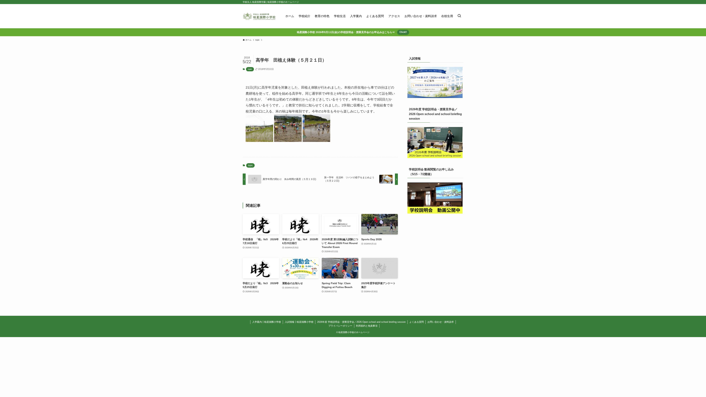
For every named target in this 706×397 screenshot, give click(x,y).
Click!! (403, 32)
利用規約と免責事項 (366, 325)
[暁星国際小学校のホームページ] (259, 16)
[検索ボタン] (459, 16)
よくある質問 (416, 322)
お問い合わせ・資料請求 (440, 322)
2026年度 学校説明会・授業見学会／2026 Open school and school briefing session (361, 322)
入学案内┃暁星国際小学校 (266, 322)
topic (250, 69)
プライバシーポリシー (340, 325)
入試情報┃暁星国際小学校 (299, 322)
